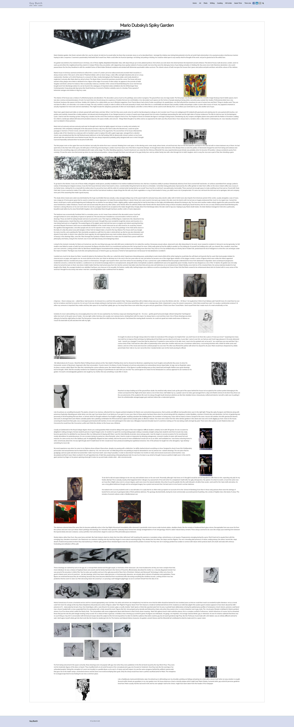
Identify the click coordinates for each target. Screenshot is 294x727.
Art (200, 3)
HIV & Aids (228, 3)
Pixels (205, 3)
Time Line (247, 3)
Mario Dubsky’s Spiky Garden (147, 25)
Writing (212, 3)
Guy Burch (94, 721)
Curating (220, 3)
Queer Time (238, 3)
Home (195, 3)
